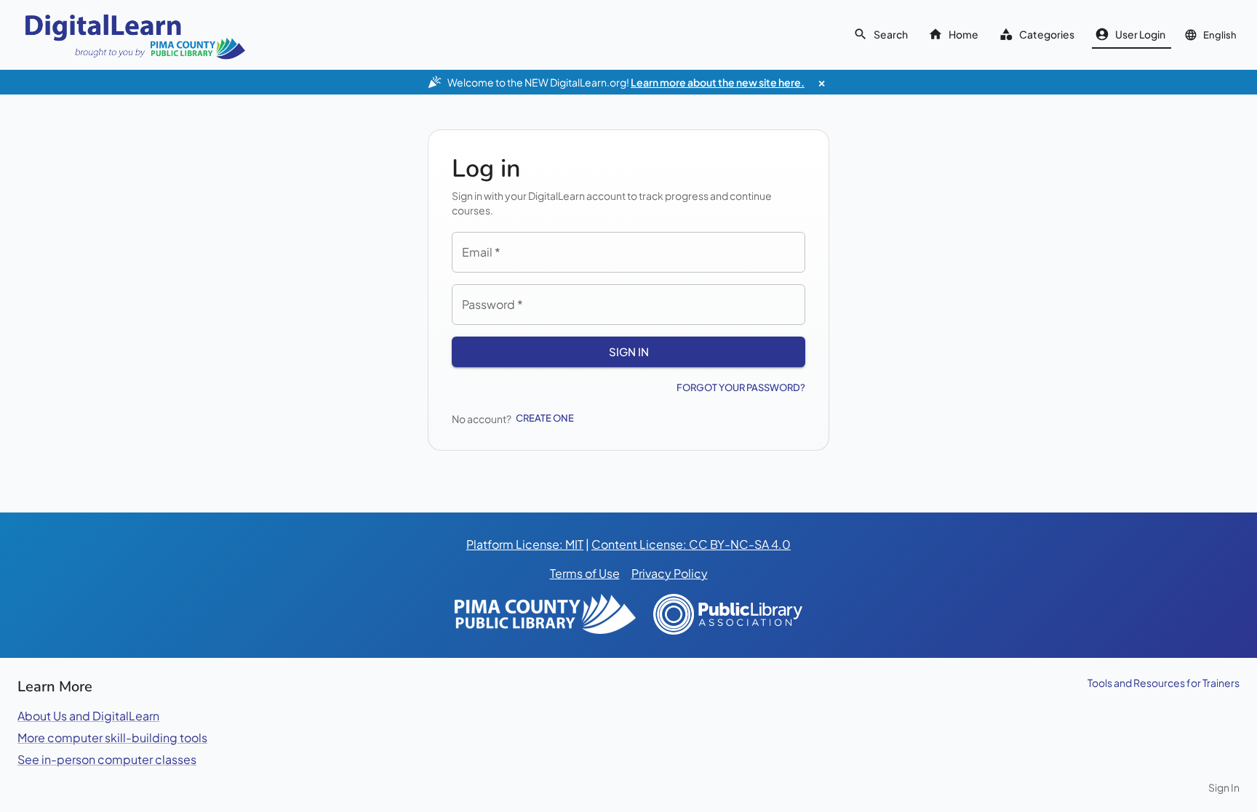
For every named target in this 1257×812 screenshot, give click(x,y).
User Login (1140, 34)
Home (963, 34)
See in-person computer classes (106, 759)
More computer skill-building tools (112, 737)
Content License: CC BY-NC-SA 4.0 (691, 544)
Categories (1046, 34)
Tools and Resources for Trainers (1164, 682)
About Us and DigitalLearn (88, 715)
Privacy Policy (669, 573)
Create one (545, 418)
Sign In (1224, 787)
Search (891, 34)
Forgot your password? (741, 387)
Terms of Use (585, 573)
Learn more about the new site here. (718, 82)
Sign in (629, 351)
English (1220, 35)
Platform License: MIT (524, 544)
